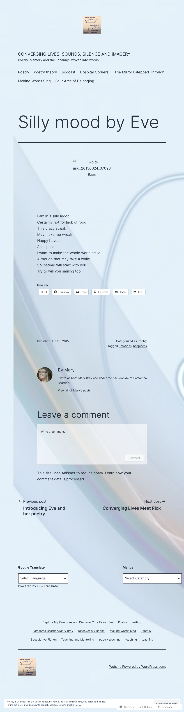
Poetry (23, 72)
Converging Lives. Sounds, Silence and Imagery (74, 54)
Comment (134, 457)
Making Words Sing (34, 81)
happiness (140, 346)
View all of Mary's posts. (74, 390)
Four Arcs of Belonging (74, 81)
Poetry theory (45, 72)
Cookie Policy (74, 705)
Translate (51, 586)
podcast (68, 72)
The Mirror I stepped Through (139, 72)
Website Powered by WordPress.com (137, 666)
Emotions (125, 346)
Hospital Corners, (94, 72)
